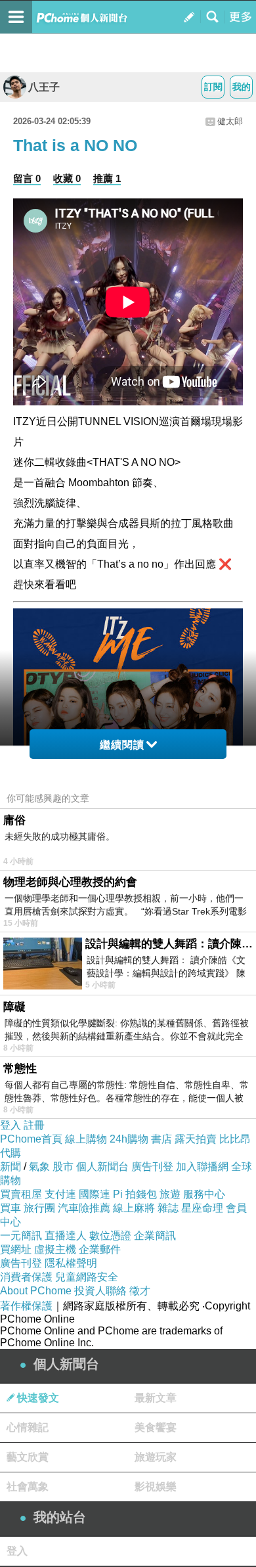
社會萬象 (28, 1486)
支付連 (60, 1194)
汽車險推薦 (84, 1208)
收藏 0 (67, 178)
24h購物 (129, 1139)
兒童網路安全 (86, 1277)
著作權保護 (26, 1305)
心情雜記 (28, 1427)
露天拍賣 (196, 1139)
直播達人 (66, 1235)
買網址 (16, 1249)
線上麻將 (134, 1208)
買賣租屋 (21, 1194)
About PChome (36, 1290)
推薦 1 (107, 178)
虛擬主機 (55, 1249)
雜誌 (168, 1208)
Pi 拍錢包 (135, 1194)
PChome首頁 (31, 1139)
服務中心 (204, 1194)
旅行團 (39, 1208)
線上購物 (86, 1139)
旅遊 (170, 1194)
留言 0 (27, 178)
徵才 (139, 1290)
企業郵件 (100, 1249)
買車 (10, 1208)
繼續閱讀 (122, 744)
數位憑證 (110, 1235)
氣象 (39, 1166)
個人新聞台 (102, 1166)
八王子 (44, 87)
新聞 (10, 1166)
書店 (161, 1139)
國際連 (94, 1194)
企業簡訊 (155, 1235)
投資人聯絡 (100, 1290)
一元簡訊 (21, 1235)
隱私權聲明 (71, 1263)
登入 (10, 1125)
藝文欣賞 (28, 1457)
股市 (63, 1166)
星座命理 (202, 1208)
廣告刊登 (152, 1166)
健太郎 (230, 121)
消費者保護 (26, 1277)
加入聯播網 (202, 1166)
